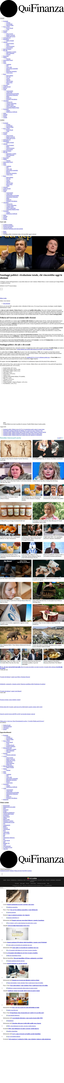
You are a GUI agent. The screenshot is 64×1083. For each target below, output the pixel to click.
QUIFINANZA (52, 880)
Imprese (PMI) (9, 25)
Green (4, 63)
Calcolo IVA (9, 102)
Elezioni (8, 58)
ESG (7, 65)
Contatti (5, 117)
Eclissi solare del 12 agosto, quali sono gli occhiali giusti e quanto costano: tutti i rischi (21, 706)
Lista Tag (5, 848)
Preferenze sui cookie (41, 883)
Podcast (5, 88)
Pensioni (5, 31)
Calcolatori (6, 100)
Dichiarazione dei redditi (9, 807)
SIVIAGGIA (48, 880)
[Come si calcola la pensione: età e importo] (33, 912)
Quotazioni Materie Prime (12, 107)
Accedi (2, 18)
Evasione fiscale (10, 745)
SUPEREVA (32, 881)
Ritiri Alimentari (10, 53)
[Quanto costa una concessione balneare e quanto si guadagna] (33, 917)
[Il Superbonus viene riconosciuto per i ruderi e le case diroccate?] (33, 1010)
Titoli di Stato (9, 81)
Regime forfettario (10, 746)
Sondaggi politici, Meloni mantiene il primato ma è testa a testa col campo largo (22, 433)
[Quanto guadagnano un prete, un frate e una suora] (33, 896)
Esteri (4, 61)
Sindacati (5, 828)
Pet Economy (9, 47)
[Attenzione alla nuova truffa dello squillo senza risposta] (33, 1020)
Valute (7, 84)
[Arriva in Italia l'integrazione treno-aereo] (33, 923)
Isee (4, 839)
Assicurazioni (9, 91)
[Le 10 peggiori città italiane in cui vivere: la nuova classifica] (33, 950)
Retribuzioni (9, 761)
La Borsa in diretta (7, 224)
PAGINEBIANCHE (33, 880)
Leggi (7, 29)
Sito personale (6, 303)
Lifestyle (5, 42)
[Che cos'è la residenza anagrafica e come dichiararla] (33, 907)
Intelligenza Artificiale (11, 112)
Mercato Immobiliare (8, 766)
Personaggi (6, 56)
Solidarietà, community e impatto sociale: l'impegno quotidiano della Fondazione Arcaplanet (22, 684)
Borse (4, 74)
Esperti (5, 116)
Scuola (4, 811)
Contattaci (11, 870)
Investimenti (9, 24)
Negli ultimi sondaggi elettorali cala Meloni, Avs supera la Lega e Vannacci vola (22, 430)
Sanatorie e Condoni (8, 821)
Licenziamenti (6, 825)
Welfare (5, 818)
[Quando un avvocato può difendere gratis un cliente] (33, 971)
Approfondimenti (7, 726)
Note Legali (22, 883)
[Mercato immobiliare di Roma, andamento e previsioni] (33, 955)
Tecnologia (6, 109)
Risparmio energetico (11, 71)
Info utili (5, 50)
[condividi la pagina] (1, 289)
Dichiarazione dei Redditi (12, 93)
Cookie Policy (33, 883)
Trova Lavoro (9, 33)
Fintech (8, 110)
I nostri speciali (7, 86)
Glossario (5, 85)
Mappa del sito (18, 870)
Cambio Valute (10, 105)
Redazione (5, 799)
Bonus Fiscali (9, 28)
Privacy (27, 883)
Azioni (8, 78)
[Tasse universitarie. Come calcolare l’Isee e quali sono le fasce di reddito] (33, 983)
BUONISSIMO (58, 880)
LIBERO (4, 880)
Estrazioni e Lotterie (11, 52)
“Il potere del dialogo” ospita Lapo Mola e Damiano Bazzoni (15, 677)
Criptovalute (9, 92)
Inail (4, 842)
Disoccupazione (10, 763)
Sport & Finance (7, 49)
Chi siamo (17, 883)
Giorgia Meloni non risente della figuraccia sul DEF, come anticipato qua (35, 349)
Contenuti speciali (4, 870)
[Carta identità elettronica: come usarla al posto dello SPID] (33, 1015)
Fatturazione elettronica (9, 837)
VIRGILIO (8, 880)
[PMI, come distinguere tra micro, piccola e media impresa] (33, 1026)
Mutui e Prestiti (10, 40)
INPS (4, 808)
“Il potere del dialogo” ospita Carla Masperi (10, 691)
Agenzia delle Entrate (8, 814)
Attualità (5, 114)
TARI (4, 844)
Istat (4, 835)
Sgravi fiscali (6, 816)
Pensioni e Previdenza (11, 99)
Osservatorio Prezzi (8, 60)
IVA (4, 823)
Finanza (8, 22)
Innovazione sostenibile (12, 68)
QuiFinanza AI (6, 38)
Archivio (29, 870)
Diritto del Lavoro (10, 36)
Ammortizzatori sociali (8, 822)
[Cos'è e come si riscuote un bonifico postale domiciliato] (33, 1031)
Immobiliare (6, 39)
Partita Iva (8, 98)
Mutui (7, 96)
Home (4, 231)
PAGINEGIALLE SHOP (21, 880)
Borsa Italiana (9, 75)
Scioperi (8, 54)
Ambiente (8, 64)
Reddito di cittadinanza (8, 812)
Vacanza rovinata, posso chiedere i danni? (10, 699)
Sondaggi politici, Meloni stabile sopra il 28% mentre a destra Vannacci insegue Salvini (24, 432)
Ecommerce (6, 815)
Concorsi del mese (7, 227)
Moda (7, 45)
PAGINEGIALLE (14, 880)
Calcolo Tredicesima (11, 103)
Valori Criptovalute (11, 106)
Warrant (8, 79)
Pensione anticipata (11, 755)
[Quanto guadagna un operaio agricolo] (33, 961)
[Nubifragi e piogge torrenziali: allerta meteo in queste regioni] (33, 988)
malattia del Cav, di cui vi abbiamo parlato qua (38, 357)
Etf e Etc (8, 77)
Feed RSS (24, 870)
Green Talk (9, 67)
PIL (4, 836)
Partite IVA (9, 764)
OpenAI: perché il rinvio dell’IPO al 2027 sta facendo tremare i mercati (17, 714)
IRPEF (5, 826)
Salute (4, 113)
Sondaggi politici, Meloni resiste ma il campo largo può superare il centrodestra (22, 435)
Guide (4, 89)
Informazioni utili (7, 748)
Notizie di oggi (6, 725)
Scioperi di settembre (8, 226)
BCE (4, 830)
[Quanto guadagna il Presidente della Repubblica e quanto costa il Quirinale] (33, 934)
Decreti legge (6, 805)
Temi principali (7, 846)
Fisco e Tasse (6, 26)
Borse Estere (9, 82)
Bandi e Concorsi (10, 35)
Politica (5, 57)
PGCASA (28, 880)
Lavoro (5, 32)
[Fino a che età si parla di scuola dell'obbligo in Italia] (33, 999)
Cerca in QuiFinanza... (6, 869)
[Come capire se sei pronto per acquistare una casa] (33, 945)
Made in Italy (6, 819)
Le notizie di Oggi (7, 847)
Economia (5, 21)
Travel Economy (10, 46)
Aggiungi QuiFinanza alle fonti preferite (13, 228)
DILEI (44, 880)
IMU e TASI (6, 833)
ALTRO (2, 120)
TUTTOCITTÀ (39, 880)
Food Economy (10, 43)
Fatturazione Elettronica (12, 95)
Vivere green (9, 72)
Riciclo (8, 70)
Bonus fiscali (9, 742)
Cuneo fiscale (6, 840)
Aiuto (48, 883)
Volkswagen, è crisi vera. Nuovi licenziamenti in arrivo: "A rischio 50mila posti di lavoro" (22, 721)
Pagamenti (5, 809)
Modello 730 (6, 843)
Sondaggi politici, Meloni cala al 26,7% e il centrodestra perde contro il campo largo (23, 429)
